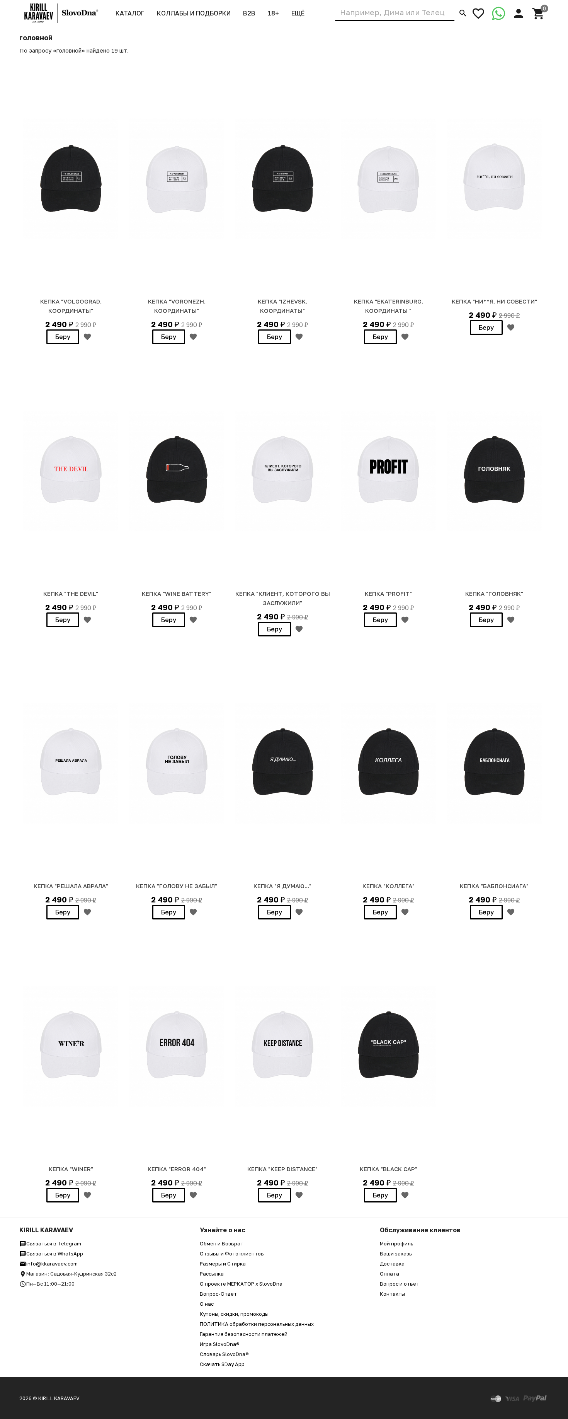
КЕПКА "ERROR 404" (177, 1168)
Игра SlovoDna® (220, 1344)
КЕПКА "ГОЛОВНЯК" (494, 593)
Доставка (392, 1263)
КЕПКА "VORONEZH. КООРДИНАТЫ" (177, 306)
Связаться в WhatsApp (54, 1253)
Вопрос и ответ (399, 1284)
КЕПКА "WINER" (71, 1168)
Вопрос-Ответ (218, 1294)
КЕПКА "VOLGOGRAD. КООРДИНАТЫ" (71, 306)
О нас (207, 1304)
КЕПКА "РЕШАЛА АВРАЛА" (71, 885)
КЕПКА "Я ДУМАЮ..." (282, 885)
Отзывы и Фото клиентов (232, 1253)
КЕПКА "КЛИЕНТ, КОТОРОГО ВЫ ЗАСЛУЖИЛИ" (282, 598)
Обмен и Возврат (221, 1243)
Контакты (392, 1294)
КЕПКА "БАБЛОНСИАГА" (494, 885)
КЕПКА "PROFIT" (388, 593)
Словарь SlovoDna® (224, 1354)
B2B (249, 13)
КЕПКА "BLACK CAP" (388, 1168)
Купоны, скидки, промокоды (234, 1314)
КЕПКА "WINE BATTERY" (176, 593)
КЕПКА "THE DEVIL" (70, 593)
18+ (273, 13)
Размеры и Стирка (223, 1263)
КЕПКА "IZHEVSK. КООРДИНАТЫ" (282, 306)
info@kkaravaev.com (52, 1263)
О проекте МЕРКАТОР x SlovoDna (241, 1284)
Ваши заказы (396, 1253)
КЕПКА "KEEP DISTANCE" (282, 1168)
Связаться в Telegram (53, 1243)
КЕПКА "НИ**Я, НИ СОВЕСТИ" (494, 301)
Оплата (389, 1274)
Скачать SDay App (222, 1364)
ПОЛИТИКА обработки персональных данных (257, 1324)
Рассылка (212, 1274)
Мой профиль (396, 1243)
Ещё (297, 13)
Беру (62, 337)
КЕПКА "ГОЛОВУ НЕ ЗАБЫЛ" (176, 885)
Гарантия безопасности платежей (243, 1334)
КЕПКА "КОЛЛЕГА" (388, 885)
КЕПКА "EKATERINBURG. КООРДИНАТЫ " (388, 306)
